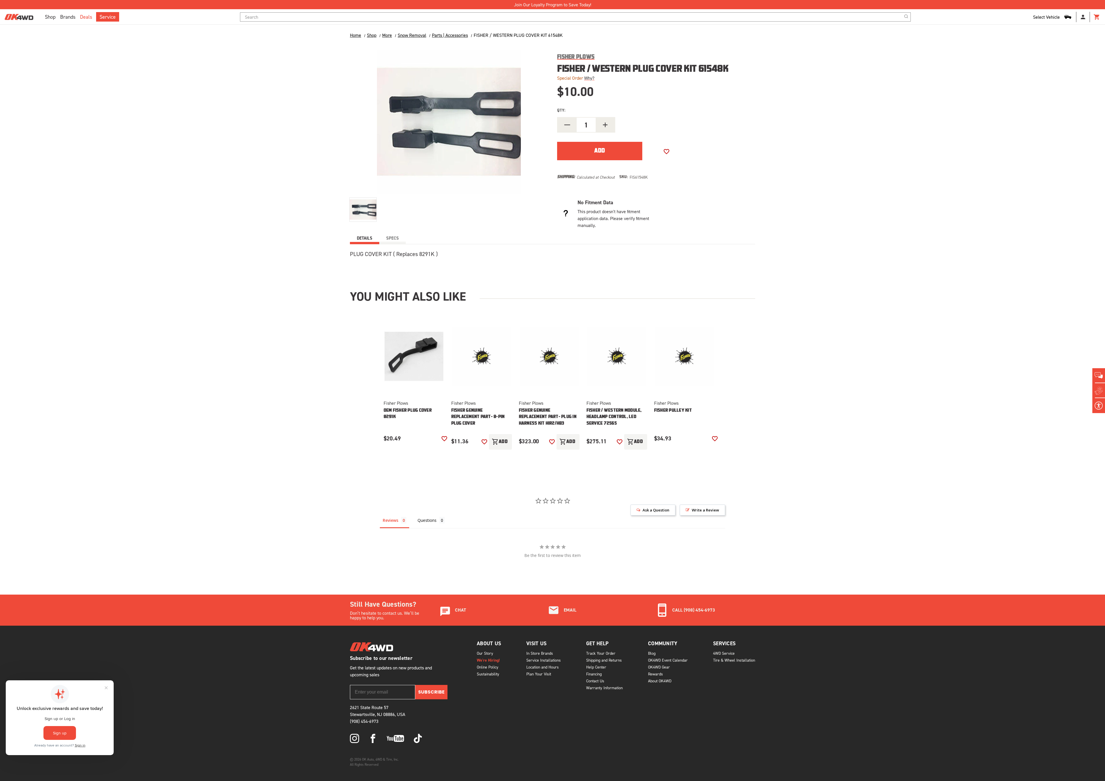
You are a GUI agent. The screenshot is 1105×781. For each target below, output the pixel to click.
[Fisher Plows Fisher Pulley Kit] (684, 356)
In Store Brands (539, 653)
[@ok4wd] (417, 738)
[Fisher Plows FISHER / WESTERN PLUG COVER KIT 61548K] (363, 209)
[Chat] (1098, 375)
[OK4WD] (19, 17)
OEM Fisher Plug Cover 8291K (408, 413)
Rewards (655, 673)
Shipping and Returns (604, 660)
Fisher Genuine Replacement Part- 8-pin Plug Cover (478, 417)
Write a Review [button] (705, 510)
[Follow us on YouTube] (395, 738)
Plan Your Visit (538, 673)
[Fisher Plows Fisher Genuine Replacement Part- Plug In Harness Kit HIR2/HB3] (549, 356)
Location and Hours (542, 666)
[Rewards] (1098, 390)
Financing (594, 673)
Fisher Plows (396, 403)
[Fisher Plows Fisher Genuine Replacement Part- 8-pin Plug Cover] (481, 356)
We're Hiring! (488, 660)
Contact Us (595, 680)
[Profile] (1083, 17)
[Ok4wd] (354, 738)
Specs (392, 238)
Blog (652, 653)
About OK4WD (659, 680)
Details (364, 238)
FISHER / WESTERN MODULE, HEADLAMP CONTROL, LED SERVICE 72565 (614, 417)
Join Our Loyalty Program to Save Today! (552, 4)
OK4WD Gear (659, 666)
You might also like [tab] (408, 296)
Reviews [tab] (390, 520)
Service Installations (543, 660)
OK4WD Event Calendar (668, 660)
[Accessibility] (1098, 405)
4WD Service (724, 653)
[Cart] (1096, 17)
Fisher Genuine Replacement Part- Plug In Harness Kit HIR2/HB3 (547, 417)
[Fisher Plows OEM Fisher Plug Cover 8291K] (413, 356)
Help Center (596, 666)
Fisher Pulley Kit (673, 410)
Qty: (561, 110)
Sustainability (488, 673)
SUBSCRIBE (431, 692)
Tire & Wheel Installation (734, 660)
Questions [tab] (427, 520)
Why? (589, 78)
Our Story (485, 653)
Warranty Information (604, 687)
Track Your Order (601, 653)
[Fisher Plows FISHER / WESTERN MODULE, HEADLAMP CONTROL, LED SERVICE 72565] (616, 356)
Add (500, 442)
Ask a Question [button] (656, 510)
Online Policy (487, 666)
